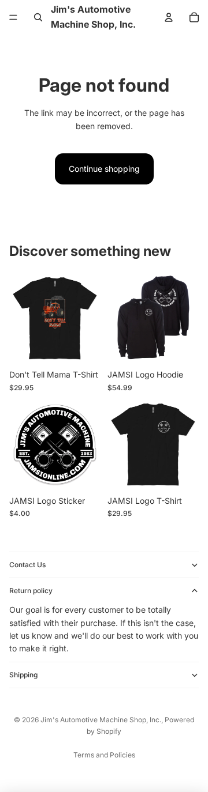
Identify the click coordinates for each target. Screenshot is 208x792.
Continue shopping (104, 169)
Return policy (31, 590)
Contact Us (27, 564)
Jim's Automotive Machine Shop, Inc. (100, 719)
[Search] (38, 17)
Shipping (23, 674)
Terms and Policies (104, 754)
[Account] (168, 17)
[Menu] (13, 17)
